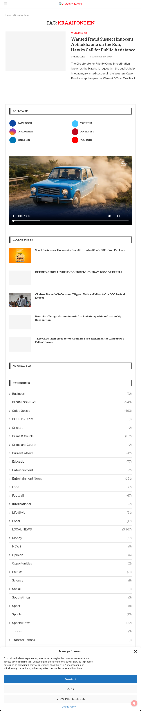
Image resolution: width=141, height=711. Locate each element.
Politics (72, 572)
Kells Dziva (79, 56)
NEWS (72, 546)
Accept (70, 678)
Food (72, 487)
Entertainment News (72, 478)
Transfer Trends (72, 640)
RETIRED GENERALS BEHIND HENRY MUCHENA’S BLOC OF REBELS (78, 272)
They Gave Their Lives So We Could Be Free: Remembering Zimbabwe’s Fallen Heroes (79, 340)
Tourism (72, 631)
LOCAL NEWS (72, 529)
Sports (72, 614)
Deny (70, 689)
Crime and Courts (72, 445)
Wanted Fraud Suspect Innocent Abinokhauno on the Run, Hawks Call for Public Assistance (103, 44)
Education (72, 461)
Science (72, 580)
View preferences (70, 699)
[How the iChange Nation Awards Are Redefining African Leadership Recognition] (20, 322)
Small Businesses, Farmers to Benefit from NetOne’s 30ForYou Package (80, 250)
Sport (72, 606)
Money (72, 538)
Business (72, 393)
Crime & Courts (72, 436)
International (72, 504)
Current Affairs (72, 453)
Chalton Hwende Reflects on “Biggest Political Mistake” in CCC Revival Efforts (80, 296)
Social (72, 589)
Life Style (72, 512)
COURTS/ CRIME (72, 419)
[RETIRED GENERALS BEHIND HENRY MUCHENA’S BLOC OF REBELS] (20, 278)
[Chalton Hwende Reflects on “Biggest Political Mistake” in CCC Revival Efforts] (20, 300)
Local (72, 521)
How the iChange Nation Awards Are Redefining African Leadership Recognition (78, 318)
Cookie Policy (69, 706)
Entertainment (72, 470)
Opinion (72, 555)
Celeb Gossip (72, 410)
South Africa (72, 597)
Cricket (72, 427)
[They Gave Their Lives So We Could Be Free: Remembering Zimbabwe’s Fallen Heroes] (20, 344)
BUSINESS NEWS (72, 402)
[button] (135, 651)
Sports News (72, 623)
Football (72, 495)
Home (9, 15)
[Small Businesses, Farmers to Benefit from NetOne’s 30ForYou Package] (20, 255)
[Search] (135, 4)
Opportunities (72, 563)
